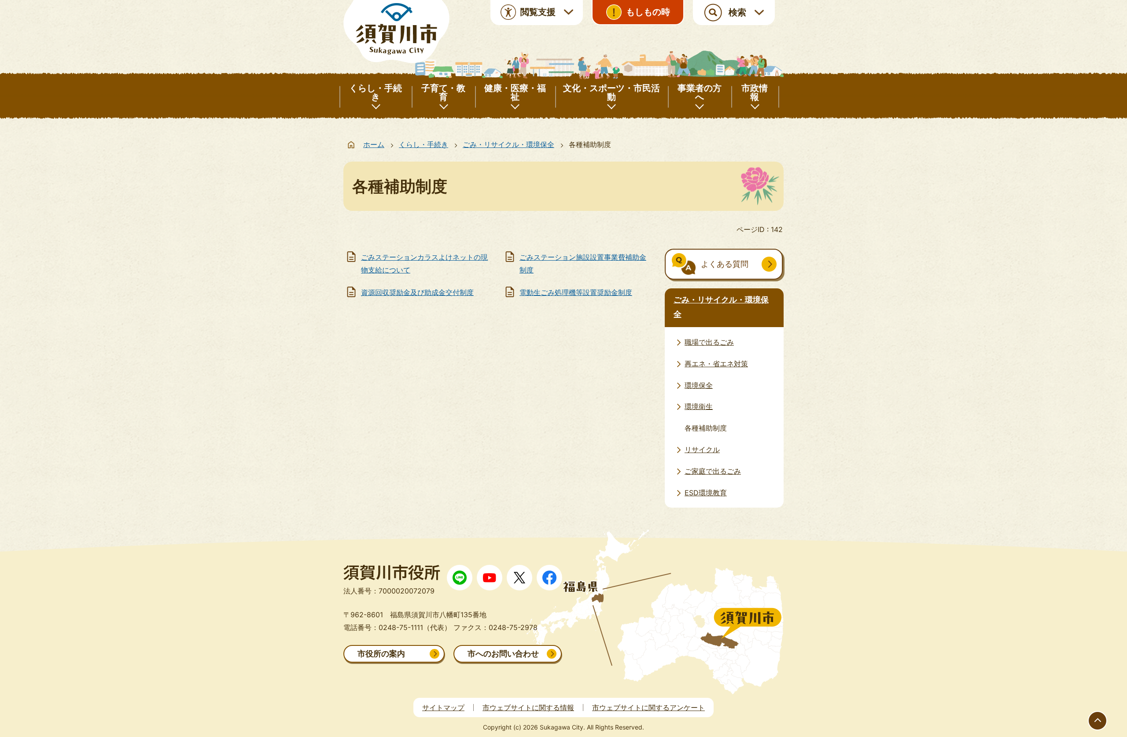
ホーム (373, 144)
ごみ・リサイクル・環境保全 (508, 144)
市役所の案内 (381, 653)
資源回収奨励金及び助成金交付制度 (417, 292)
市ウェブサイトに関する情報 (528, 707)
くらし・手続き (423, 144)
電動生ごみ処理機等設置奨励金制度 (575, 292)
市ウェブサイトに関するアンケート (648, 707)
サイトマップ (443, 707)
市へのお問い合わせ (503, 653)
